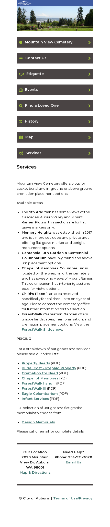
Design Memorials (38, 422)
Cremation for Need (40, 373)
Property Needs (36, 363)
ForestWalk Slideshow (42, 329)
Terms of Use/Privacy (72, 498)
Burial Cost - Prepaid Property (49, 368)
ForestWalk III (34, 388)
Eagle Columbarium (40, 393)
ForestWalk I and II (39, 383)
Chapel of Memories (40, 378)
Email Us (73, 462)
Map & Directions (35, 472)
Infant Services (35, 399)
